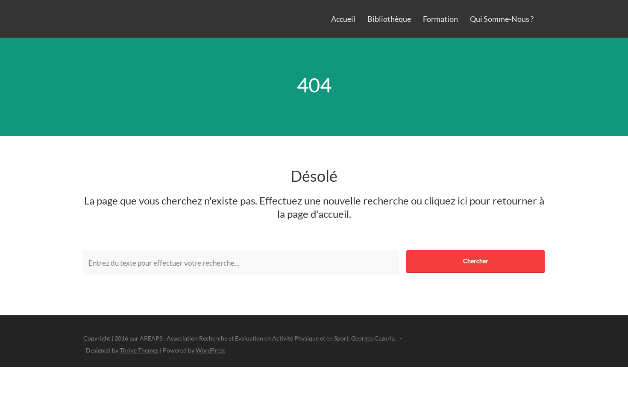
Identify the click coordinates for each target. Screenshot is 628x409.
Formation (440, 19)
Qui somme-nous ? (502, 19)
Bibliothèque (389, 19)
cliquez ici (445, 200)
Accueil (343, 19)
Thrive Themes (139, 350)
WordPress (211, 350)
